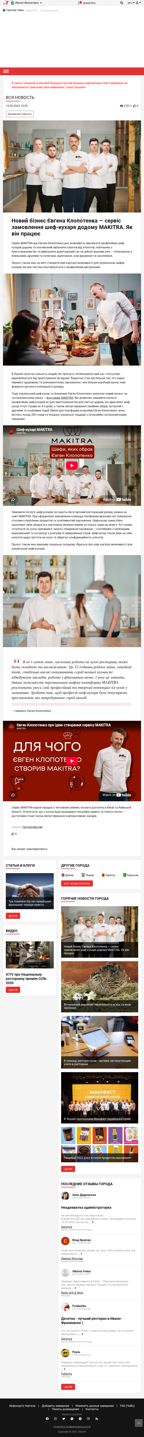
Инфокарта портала (22, 1405)
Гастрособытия (49, 10)
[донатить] (80, 3)
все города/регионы (77, 883)
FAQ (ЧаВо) (127, 1405)
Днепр (69, 875)
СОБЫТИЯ (31, 10)
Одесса (110, 875)
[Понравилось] (13, 834)
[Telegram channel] (80, 1419)
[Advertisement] (72, 41)
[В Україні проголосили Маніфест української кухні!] (99, 1122)
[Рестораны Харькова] (125, 875)
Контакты (92, 1409)
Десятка (66, 1227)
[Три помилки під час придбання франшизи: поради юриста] (30, 908)
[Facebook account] (47, 1419)
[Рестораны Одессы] (103, 875)
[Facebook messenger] (72, 1419)
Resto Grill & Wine (72, 1292)
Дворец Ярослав (72, 1258)
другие (13, 915)
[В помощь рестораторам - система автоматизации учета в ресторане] (99, 1067)
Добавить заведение (55, 1405)
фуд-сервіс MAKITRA (60, 397)
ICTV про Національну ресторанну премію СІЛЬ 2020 (26, 978)
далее (68, 1169)
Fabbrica (66, 1373)
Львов (90, 875)
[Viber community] (88, 1419)
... (90, 1222)
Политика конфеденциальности (72, 1426)
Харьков (132, 875)
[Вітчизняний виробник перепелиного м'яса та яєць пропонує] (99, 1011)
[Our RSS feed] (97, 1419)
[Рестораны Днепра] (63, 875)
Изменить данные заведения (95, 1405)
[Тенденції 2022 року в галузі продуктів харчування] (99, 1161)
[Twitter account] (64, 1419)
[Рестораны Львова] (83, 875)
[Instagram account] (55, 1419)
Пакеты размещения (65, 1409)
